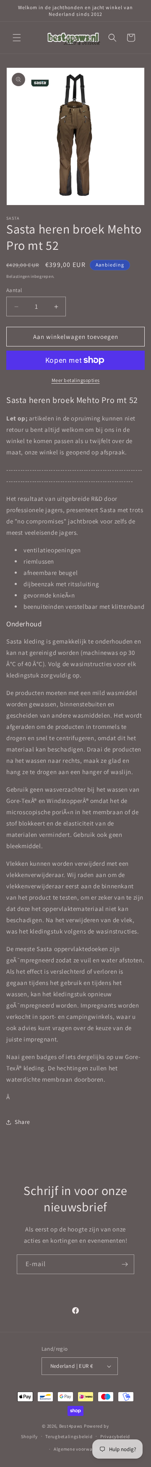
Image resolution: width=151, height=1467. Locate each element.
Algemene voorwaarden (79, 1449)
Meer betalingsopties (76, 380)
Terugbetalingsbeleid (68, 1436)
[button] (17, 37)
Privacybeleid (115, 1436)
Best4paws (71, 1426)
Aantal (14, 290)
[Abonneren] (124, 1264)
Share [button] (22, 1122)
